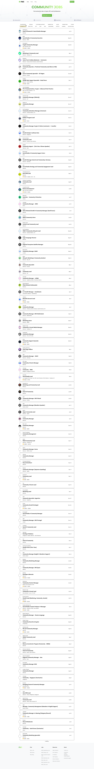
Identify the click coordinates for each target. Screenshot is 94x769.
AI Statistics (55, 754)
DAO (45, 26)
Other (72, 24)
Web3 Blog (32, 754)
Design (31, 24)
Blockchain (71, 26)
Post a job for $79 (47, 15)
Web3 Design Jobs (44, 752)
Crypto (57, 26)
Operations (65, 24)
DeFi (41, 26)
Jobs (28, 1)
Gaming (63, 26)
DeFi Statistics (55, 756)
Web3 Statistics (55, 750)
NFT (36, 26)
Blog (36, 1)
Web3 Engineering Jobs (45, 750)
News (32, 1)
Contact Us (66, 750)
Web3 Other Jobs (44, 764)
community (23, 26)
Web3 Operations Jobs (45, 762)
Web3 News (32, 752)
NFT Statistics (55, 752)
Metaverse (51, 26)
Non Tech (30, 26)
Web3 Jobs (32, 750)
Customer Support (40, 24)
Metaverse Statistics (56, 761)
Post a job (72, 1)
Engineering (23, 24)
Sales (57, 24)
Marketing (50, 24)
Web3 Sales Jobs (44, 760)
